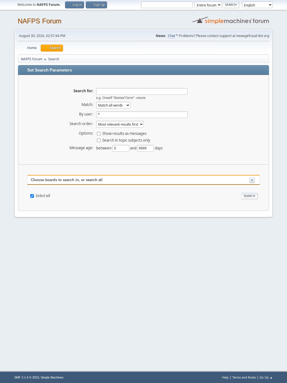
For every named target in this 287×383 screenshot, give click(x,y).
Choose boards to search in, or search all (67, 180)
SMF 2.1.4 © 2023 (26, 377)
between (104, 147)
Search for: (83, 90)
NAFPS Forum (39, 21)
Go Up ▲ (266, 377)
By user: (86, 114)
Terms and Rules (244, 377)
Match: (87, 104)
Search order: (81, 123)
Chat (171, 35)
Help (225, 377)
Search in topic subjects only (126, 139)
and (133, 147)
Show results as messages (124, 133)
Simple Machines (52, 377)
